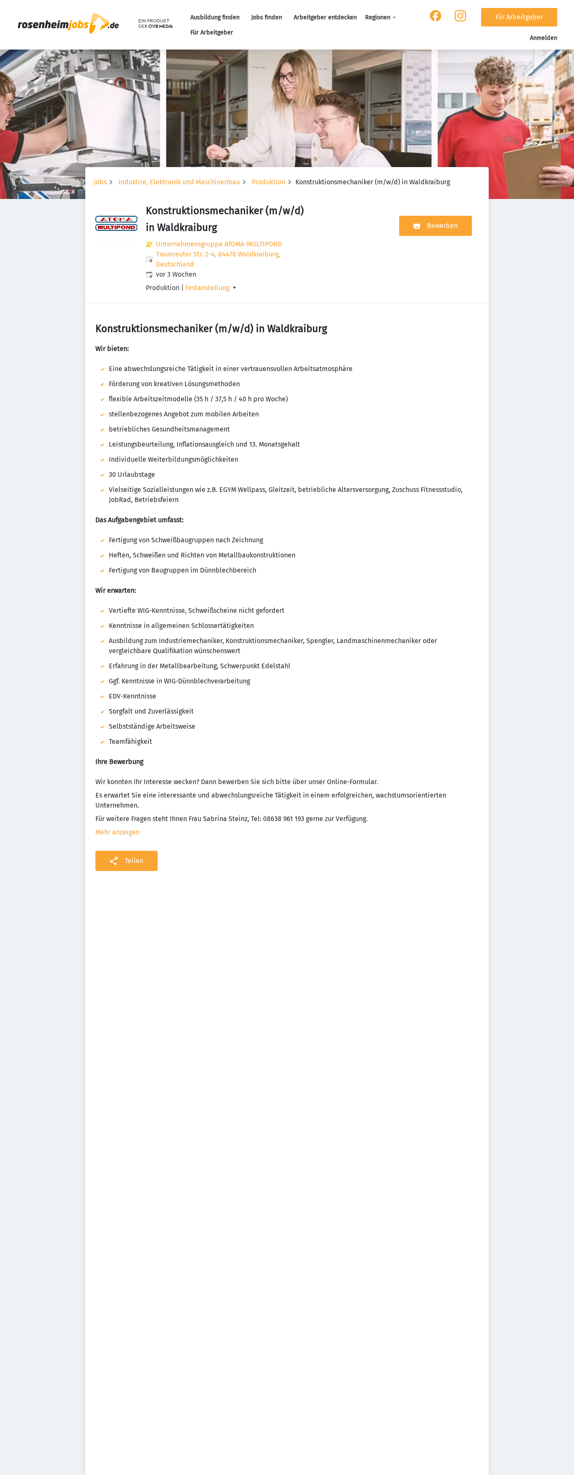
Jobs (100, 182)
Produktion (268, 182)
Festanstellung (207, 288)
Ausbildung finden (215, 17)
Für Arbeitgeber (211, 32)
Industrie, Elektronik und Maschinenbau (179, 182)
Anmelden (543, 38)
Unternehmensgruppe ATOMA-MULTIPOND (219, 244)
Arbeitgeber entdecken (325, 17)
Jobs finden (266, 17)
